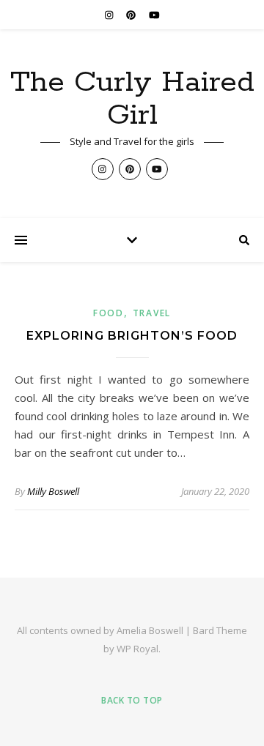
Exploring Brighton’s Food (132, 336)
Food (108, 313)
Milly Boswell (53, 491)
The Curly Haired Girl (132, 99)
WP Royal (137, 648)
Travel (152, 313)
